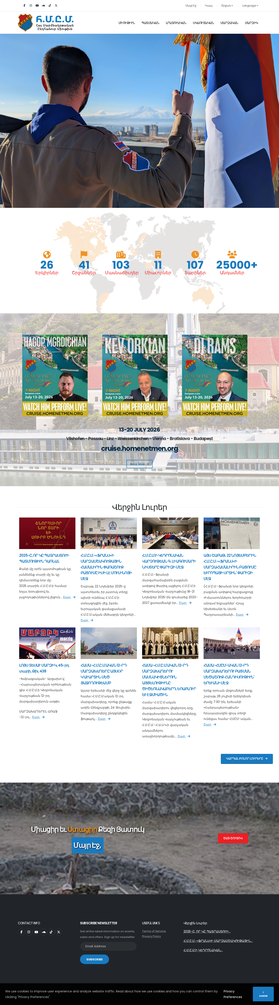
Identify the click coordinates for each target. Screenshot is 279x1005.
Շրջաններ (84, 273)
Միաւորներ (158, 273)
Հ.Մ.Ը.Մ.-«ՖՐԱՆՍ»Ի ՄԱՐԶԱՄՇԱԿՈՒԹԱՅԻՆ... (218, 941)
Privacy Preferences (233, 994)
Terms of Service (154, 931)
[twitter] (56, 6)
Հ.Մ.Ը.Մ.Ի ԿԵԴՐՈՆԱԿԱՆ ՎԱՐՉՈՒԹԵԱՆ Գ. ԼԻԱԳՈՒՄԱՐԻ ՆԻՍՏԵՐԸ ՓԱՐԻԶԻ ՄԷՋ (169, 561)
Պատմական (150, 23)
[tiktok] (50, 6)
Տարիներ (195, 273)
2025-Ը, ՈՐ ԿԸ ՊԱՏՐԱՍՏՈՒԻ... (207, 931)
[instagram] (31, 6)
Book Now (137, 464)
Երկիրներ (46, 273)
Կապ (209, 5)
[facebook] (24, 6)
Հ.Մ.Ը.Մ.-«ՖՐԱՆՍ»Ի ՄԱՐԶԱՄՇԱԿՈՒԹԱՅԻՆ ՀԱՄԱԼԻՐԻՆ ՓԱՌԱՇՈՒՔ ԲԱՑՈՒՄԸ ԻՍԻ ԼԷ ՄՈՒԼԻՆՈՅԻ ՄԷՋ (106, 567)
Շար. (67, 597)
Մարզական (229, 23)
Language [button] (249, 5)
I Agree (263, 994)
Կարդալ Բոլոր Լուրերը (244, 758)
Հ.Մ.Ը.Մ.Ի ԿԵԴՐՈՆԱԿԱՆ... (203, 950)
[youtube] (37, 6)
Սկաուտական (203, 23)
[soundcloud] (43, 6)
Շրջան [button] (226, 5)
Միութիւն (127, 23)
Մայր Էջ (190, 5)
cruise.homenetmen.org (139, 448)
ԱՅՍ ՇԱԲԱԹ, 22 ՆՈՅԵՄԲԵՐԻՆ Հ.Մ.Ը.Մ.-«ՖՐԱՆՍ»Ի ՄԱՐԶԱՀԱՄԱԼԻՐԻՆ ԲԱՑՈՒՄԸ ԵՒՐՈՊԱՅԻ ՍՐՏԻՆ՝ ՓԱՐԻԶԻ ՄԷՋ (230, 567)
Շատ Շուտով (233, 838)
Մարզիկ (251, 23)
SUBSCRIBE (94, 959)
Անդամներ (232, 273)
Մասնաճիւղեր (121, 273)
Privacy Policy (151, 936)
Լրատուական (176, 23)
